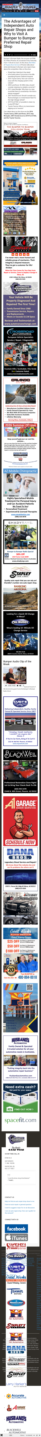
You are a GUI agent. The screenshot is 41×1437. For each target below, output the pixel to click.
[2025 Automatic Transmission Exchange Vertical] (20, 304)
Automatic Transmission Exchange (6, 1260)
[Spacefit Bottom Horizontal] (20, 151)
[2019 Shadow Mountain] (14, 220)
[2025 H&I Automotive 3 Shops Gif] (20, 1007)
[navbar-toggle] (4, 15)
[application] (20, 54)
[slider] (35, 55)
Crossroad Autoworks (27, 1258)
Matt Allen (32, 63)
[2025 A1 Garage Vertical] (20, 821)
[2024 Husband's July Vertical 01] (20, 1058)
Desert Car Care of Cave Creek (13, 1276)
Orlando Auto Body (26, 1264)
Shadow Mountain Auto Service (5, 1265)
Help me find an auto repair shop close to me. (20, 1201)
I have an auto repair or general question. (18, 1204)
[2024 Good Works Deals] (20, 954)
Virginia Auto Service (12, 65)
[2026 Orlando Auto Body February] (20, 399)
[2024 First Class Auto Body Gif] (20, 908)
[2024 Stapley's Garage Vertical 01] (20, 258)
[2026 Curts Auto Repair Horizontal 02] (20, 721)
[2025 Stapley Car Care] (20, 588)
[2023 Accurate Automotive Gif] (20, 182)
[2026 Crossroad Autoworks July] (20, 351)
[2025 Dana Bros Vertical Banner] (20, 869)
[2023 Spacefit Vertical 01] (20, 1105)
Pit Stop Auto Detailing (27, 1265)
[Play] (5, 54)
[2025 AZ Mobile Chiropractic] (20, 493)
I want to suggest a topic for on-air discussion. (20, 1208)
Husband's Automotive (27, 1262)
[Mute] (31, 54)
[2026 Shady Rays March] (20, 542)
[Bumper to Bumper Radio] (20, 7)
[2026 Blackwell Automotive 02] (20, 771)
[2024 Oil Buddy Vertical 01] (20, 633)
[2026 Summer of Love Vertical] (20, 445)
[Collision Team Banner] (20, 134)
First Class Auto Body (27, 1260)
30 (7, 54)
